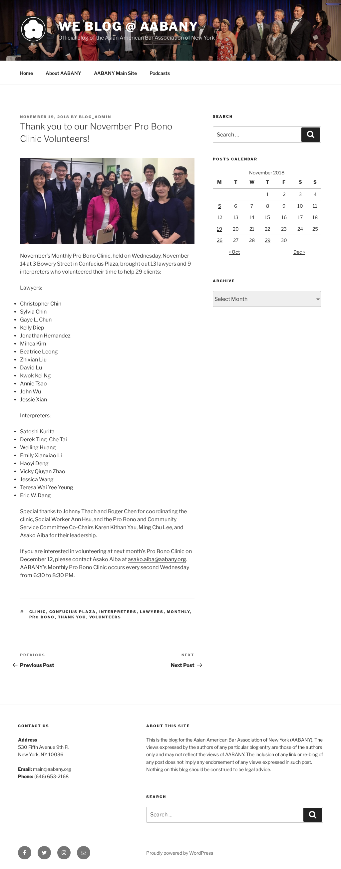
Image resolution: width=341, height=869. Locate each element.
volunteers (105, 617)
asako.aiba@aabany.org (157, 559)
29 (267, 240)
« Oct (234, 252)
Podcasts (160, 73)
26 (219, 240)
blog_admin (95, 116)
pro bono (42, 617)
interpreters (118, 611)
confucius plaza (72, 611)
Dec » (299, 252)
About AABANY (63, 73)
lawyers (152, 611)
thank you (72, 617)
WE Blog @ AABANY (128, 26)
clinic (37, 611)
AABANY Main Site (115, 73)
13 (235, 217)
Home (26, 73)
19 (219, 229)
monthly (178, 611)
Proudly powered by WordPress (179, 853)
